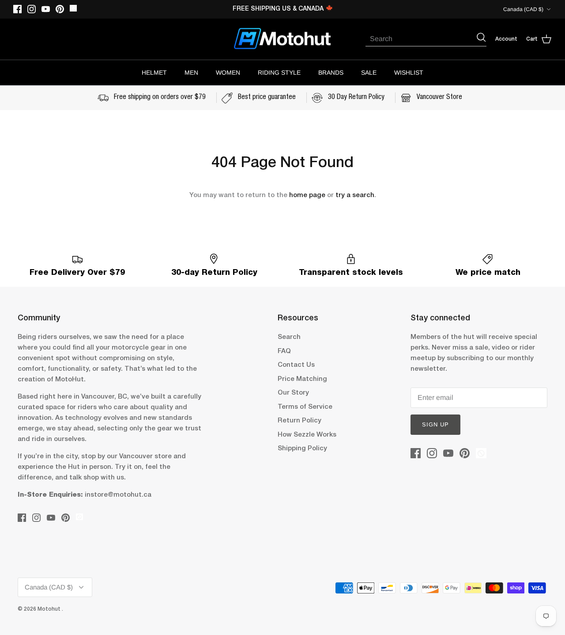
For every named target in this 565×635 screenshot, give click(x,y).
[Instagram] (31, 9)
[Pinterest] (60, 9)
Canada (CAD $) (523, 9)
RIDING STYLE (279, 72)
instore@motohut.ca (118, 495)
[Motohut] (282, 39)
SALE (369, 72)
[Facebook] (17, 9)
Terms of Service (305, 407)
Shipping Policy (302, 448)
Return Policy (299, 421)
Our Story (293, 393)
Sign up (435, 424)
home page (307, 195)
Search (289, 337)
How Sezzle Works (307, 435)
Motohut (50, 609)
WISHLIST (408, 72)
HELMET (154, 72)
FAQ (284, 351)
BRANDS (330, 72)
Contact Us (296, 365)
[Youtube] (45, 9)
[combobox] (420, 39)
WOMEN (228, 72)
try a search (354, 195)
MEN (191, 72)
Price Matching (302, 379)
